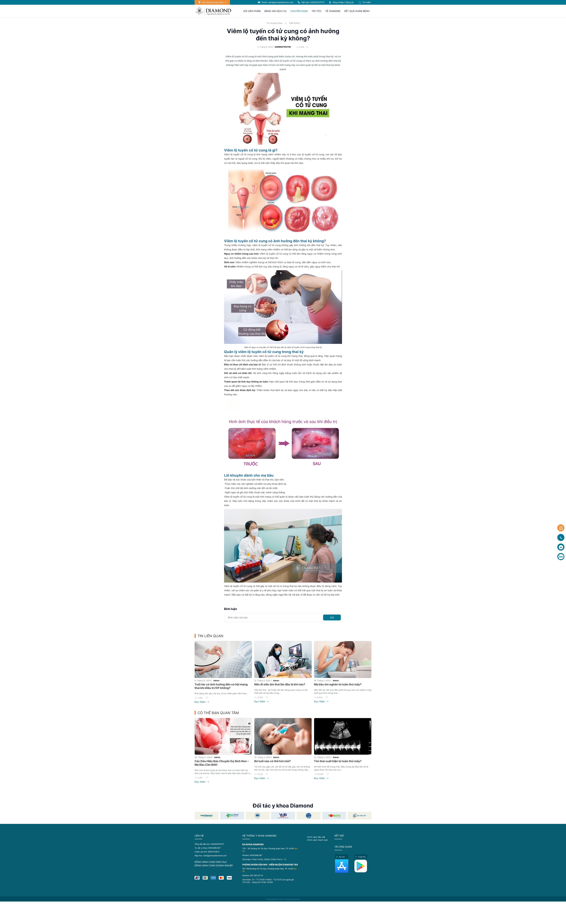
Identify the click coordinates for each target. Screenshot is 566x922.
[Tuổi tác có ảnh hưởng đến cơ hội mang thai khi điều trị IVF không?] (223, 659)
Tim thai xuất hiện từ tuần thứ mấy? (338, 761)
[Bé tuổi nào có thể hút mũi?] (283, 736)
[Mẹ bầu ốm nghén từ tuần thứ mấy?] (342, 659)
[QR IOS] (343, 866)
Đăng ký (350, 2)
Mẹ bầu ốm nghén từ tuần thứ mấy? (338, 684)
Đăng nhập (338, 2)
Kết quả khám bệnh (357, 11)
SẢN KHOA (294, 23)
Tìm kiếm (366, 2)
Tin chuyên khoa (274, 23)
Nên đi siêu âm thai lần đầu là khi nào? (279, 684)
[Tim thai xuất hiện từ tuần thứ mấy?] (342, 736)
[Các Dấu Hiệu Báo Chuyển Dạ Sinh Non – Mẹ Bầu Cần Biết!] (223, 736)
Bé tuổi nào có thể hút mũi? (272, 761)
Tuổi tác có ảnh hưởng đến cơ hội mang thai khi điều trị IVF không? (221, 686)
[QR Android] (362, 866)
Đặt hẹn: (313, 2)
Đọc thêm (200, 701)
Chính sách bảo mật (316, 837)
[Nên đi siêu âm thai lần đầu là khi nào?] (283, 659)
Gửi (332, 617)
